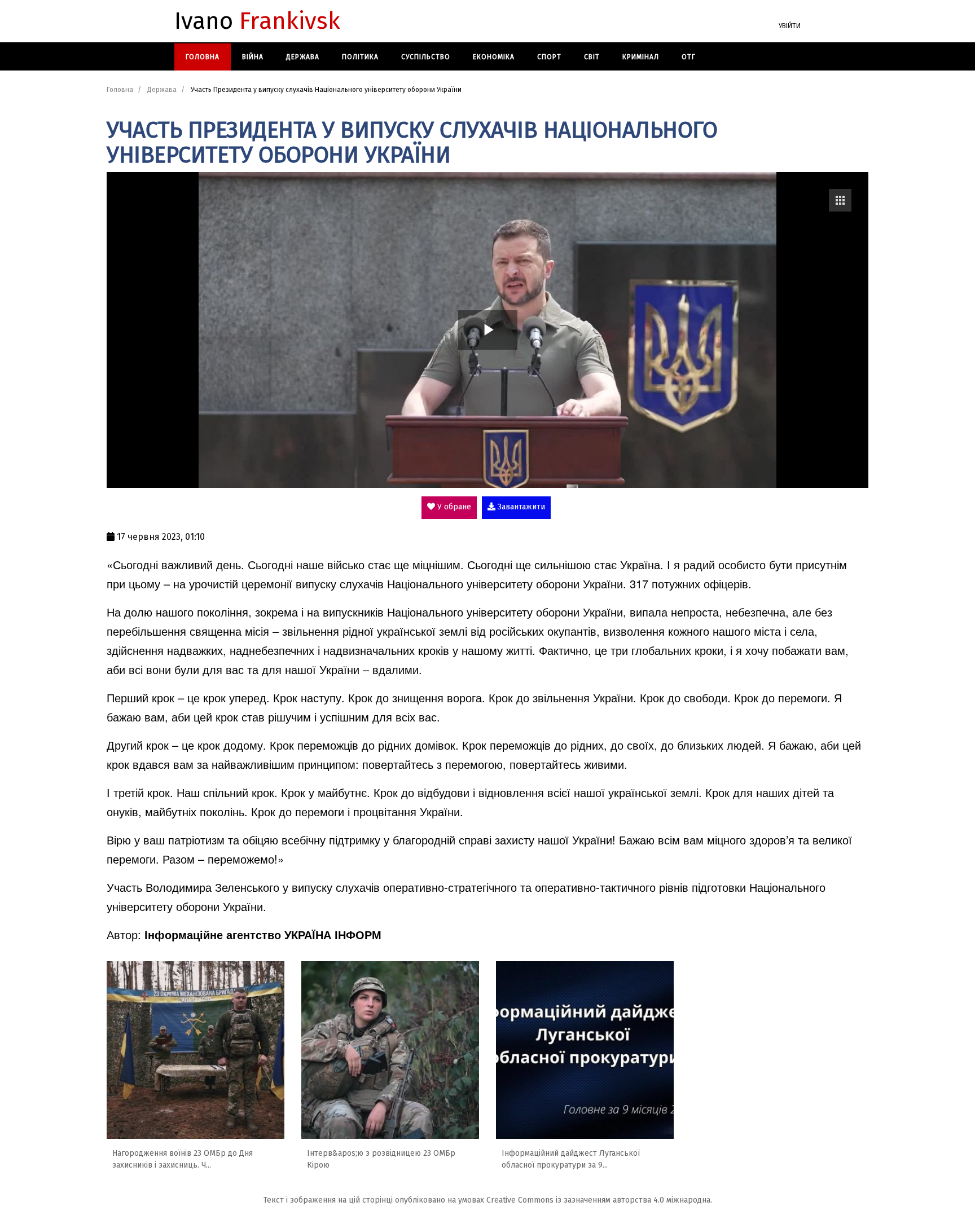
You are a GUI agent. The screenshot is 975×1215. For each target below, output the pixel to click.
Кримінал (640, 57)
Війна (252, 57)
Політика (360, 57)
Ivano (257, 21)
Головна (202, 57)
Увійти (790, 26)
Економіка (494, 57)
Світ (592, 57)
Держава (302, 57)
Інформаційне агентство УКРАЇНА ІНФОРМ (262, 934)
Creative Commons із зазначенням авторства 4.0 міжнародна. (599, 1200)
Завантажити (520, 507)
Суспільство (425, 57)
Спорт (549, 57)
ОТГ (689, 57)
